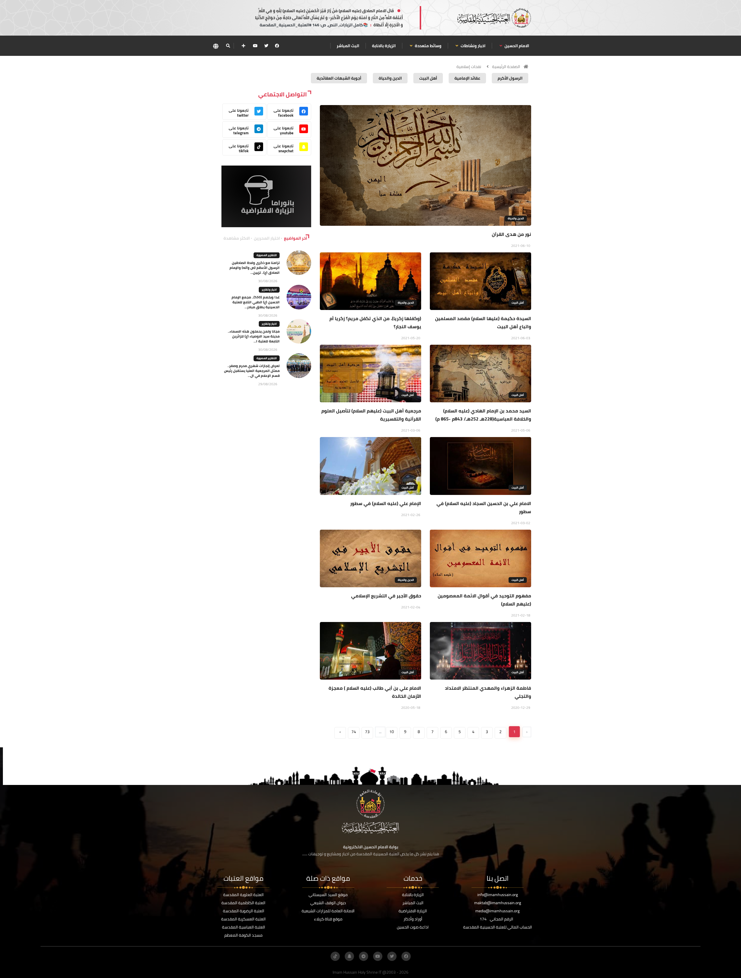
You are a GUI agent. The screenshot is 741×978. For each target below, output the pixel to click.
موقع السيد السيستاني (328, 894)
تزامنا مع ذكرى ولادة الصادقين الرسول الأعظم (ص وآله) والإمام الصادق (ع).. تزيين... (255, 267)
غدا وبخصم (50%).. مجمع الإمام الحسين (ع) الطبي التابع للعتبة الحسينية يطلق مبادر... (256, 302)
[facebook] (277, 45)
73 (367, 731)
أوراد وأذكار (412, 919)
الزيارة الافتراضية (413, 911)
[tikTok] (335, 956)
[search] (228, 46)
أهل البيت (517, 302)
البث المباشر (348, 45)
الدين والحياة (516, 218)
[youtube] (255, 45)
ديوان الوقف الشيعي (328, 903)
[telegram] (363, 956)
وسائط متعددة (427, 45)
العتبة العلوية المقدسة (243, 894)
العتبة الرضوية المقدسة (243, 911)
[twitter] (266, 45)
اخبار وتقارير (269, 289)
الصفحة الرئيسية (506, 66)
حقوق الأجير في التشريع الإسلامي (386, 595)
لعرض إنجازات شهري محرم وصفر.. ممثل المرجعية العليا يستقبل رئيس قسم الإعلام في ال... (252, 370)
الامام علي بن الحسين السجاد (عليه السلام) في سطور (483, 507)
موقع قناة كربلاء (328, 919)
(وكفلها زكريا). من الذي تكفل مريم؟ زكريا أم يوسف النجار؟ (375, 322)
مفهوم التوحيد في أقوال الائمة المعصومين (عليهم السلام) (484, 599)
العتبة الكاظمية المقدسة (243, 903)
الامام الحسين (516, 45)
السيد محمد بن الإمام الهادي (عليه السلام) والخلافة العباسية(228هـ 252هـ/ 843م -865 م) (483, 414)
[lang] (215, 46)
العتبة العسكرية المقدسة (243, 919)
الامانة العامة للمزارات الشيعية (328, 911)
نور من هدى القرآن (511, 234)
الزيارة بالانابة (384, 45)
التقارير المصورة (266, 255)
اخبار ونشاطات (472, 45)
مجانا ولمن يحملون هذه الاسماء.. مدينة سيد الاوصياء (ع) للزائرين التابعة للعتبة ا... (254, 336)
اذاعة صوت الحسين (413, 927)
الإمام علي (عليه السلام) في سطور (385, 503)
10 (391, 731)
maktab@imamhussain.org (497, 903)
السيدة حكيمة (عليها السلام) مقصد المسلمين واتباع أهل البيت (483, 322)
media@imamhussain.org (497, 911)
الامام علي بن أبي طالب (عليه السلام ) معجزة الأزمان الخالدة (375, 692)
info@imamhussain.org (497, 894)
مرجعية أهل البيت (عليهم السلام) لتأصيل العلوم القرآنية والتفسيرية (371, 414)
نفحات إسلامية (468, 66)
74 (353, 731)
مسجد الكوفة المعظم (243, 935)
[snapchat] (349, 956)
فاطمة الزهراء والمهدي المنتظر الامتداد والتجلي (488, 692)
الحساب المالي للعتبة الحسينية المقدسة (497, 927)
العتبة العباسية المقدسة (243, 927)
